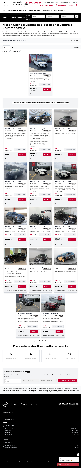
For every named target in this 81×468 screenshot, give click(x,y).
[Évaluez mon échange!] (76, 16)
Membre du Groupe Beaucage (19, 6)
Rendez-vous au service (65, 5)
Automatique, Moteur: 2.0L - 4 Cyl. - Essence (65, 133)
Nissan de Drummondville (20, 3)
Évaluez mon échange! (68, 380)
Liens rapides (7, 412)
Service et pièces (58, 10)
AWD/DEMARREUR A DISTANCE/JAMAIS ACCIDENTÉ (14, 187)
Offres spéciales (34, 10)
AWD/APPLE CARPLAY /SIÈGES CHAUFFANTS (65, 271)
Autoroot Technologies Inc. (44, 462)
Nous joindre (7, 419)
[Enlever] (9, 51)
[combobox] (5, 381)
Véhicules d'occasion (10, 40)
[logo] (6, 4)
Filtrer (7, 47)
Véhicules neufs (13, 10)
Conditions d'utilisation (53, 391)
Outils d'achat (45, 10)
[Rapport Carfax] (47, 76)
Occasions (22, 10)
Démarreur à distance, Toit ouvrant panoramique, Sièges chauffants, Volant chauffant (39, 80)
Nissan (19, 40)
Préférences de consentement (12, 457)
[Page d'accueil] (3, 40)
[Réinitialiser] (12, 47)
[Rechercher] (76, 5)
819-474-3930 (47, 5)
